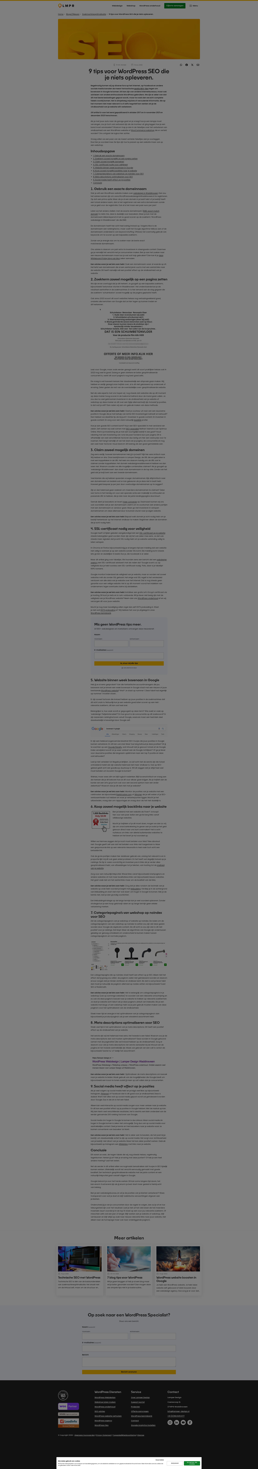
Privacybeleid (160, 1459)
